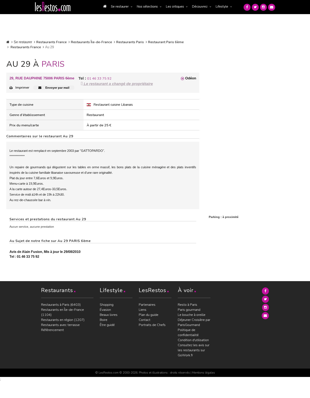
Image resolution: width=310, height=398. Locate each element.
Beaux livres (108, 315)
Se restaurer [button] (120, 6)
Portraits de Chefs (152, 325)
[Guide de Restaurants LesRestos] (53, 6)
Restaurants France (51, 42)
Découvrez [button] (200, 6)
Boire (103, 320)
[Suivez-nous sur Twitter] (255, 7)
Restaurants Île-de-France (91, 42)
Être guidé (107, 325)
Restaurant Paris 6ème (166, 42)
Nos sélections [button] (147, 6)
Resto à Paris (187, 304)
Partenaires (147, 304)
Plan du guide (148, 315)
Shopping (106, 304)
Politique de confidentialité (188, 332)
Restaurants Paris (130, 42)
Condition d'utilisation (193, 340)
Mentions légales (203, 373)
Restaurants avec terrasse (60, 325)
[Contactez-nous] (271, 7)
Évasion (105, 309)
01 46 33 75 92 (99, 78)
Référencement (52, 330)
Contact (144, 320)
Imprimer (22, 87)
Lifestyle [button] (222, 6)
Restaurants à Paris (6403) (61, 304)
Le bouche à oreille (191, 315)
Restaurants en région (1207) (63, 320)
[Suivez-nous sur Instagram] (263, 7)
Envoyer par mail (56, 87)
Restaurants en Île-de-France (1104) (62, 312)
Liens (142, 309)
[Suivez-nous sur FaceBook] (247, 7)
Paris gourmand (189, 309)
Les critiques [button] (175, 6)
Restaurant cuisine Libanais (113, 104)
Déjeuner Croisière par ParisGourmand (194, 322)
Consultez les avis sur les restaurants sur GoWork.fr (193, 350)
